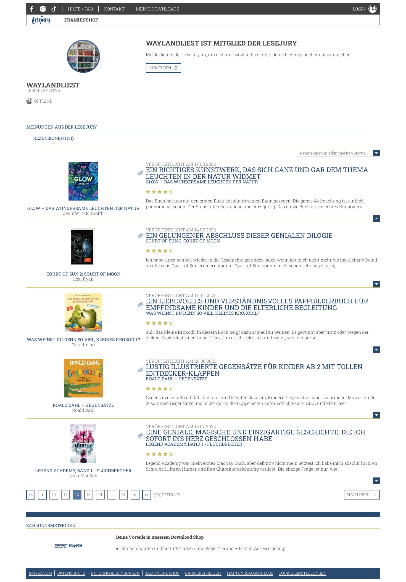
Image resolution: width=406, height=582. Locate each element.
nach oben (358, 494)
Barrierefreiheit (203, 573)
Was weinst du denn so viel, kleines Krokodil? (83, 339)
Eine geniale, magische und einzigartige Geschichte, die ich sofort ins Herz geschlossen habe (255, 435)
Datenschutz (71, 573)
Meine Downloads (157, 9)
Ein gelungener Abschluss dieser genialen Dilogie (239, 235)
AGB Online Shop (162, 573)
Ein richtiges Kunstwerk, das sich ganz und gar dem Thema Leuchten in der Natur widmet (257, 173)
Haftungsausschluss (250, 573)
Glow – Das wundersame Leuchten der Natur (83, 208)
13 (89, 494)
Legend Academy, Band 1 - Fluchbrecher (83, 470)
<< (31, 494)
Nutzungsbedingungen (115, 573)
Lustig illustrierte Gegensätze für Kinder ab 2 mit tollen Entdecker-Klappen (254, 370)
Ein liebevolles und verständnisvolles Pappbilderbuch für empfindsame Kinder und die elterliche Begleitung (257, 304)
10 (54, 494)
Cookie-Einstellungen (302, 573)
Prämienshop (81, 20)
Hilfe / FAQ (80, 9)
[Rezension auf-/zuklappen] (376, 218)
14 (100, 494)
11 (65, 494)
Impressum (40, 573)
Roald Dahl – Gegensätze (83, 405)
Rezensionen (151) (53, 138)
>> (147, 494)
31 (123, 494)
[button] (365, 8)
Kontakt (114, 9)
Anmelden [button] (160, 67)
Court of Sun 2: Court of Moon (83, 274)
